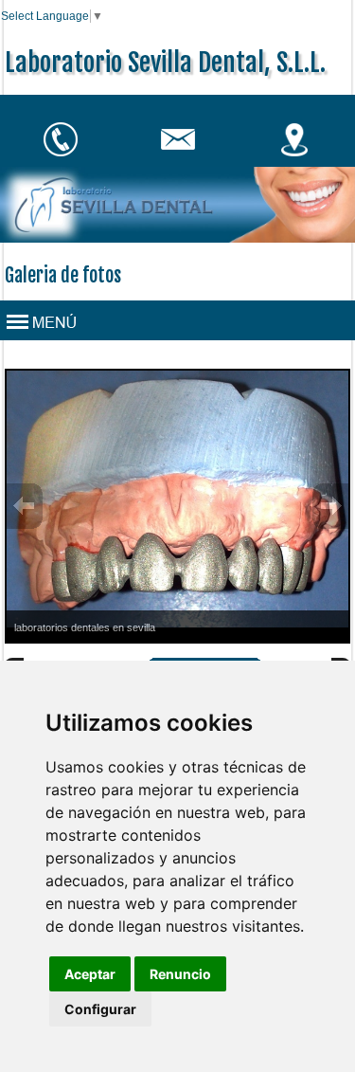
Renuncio (180, 974)
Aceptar (89, 974)
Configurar (100, 1009)
